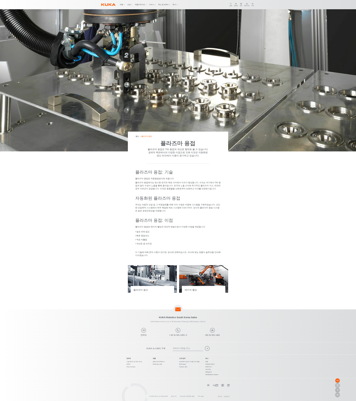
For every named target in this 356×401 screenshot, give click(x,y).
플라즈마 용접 (146, 136)
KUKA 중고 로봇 (157, 364)
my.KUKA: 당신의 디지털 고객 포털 (189, 361)
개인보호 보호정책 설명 (187, 396)
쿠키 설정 (201, 396)
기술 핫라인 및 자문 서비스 (134, 361)
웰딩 (137, 136)
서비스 (151, 4)
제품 (121, 4)
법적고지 (174, 396)
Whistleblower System (211, 374)
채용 (206, 361)
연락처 (128, 364)
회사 (174, 4)
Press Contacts (130, 366)
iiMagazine (208, 372)
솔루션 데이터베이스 (159, 361)
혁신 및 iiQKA (163, 4)
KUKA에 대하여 (209, 364)
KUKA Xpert (182, 364)
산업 (129, 4)
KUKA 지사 (208, 366)
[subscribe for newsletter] (207, 348)
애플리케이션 (140, 4)
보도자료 (208, 369)
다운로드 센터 (183, 366)
